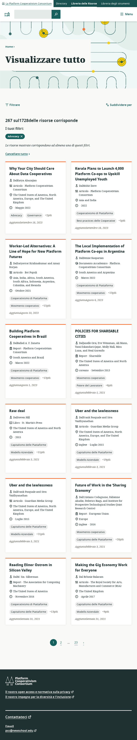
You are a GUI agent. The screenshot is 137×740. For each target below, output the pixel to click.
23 (76, 643)
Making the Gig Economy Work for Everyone (101, 567)
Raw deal (17, 411)
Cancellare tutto (16, 153)
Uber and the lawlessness (96, 411)
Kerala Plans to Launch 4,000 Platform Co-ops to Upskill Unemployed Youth (99, 174)
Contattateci (16, 717)
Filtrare (14, 105)
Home (9, 46)
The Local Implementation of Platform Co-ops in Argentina (100, 249)
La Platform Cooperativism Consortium (28, 4)
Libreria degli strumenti (115, 4)
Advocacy (16, 136)
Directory (61, 4)
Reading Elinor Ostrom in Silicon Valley (30, 567)
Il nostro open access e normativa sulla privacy (37, 691)
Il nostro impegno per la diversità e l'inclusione (38, 696)
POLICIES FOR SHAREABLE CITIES (96, 334)
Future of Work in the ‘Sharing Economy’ (100, 488)
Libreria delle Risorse (84, 4)
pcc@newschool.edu (19, 730)
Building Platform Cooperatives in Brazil (28, 334)
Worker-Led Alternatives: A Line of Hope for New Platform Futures (35, 251)
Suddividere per (120, 105)
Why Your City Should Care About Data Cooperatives (31, 171)
